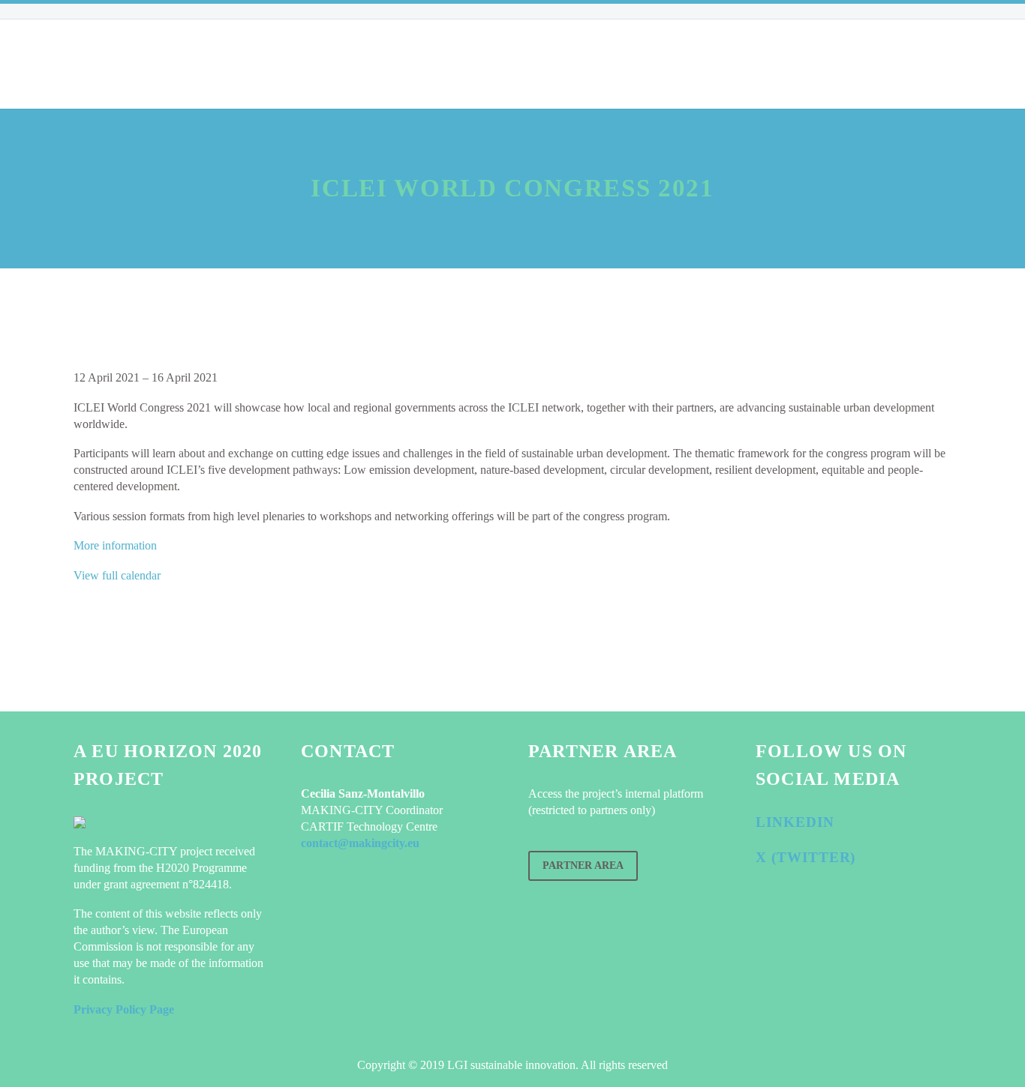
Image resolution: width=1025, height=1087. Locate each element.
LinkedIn (795, 822)
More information (115, 545)
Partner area (583, 865)
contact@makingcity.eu (360, 843)
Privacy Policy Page (124, 1009)
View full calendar (117, 575)
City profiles (322, 63)
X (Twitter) (805, 857)
